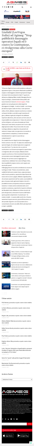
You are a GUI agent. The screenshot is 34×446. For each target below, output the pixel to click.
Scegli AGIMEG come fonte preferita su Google (17, 70)
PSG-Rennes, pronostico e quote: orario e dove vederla (17, 304)
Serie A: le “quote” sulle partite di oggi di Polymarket (16, 359)
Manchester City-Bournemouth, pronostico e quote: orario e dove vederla (16, 365)
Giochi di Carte (10, 28)
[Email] (25, 64)
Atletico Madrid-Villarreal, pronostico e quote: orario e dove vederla (16, 323)
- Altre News (21, 230)
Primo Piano (12, 30)
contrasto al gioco (21, 103)
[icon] (9, 439)
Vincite (7, 24)
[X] (10, 7)
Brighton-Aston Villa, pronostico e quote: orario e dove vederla (16, 343)
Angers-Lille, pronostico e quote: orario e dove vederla (16, 317)
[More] (29, 64)
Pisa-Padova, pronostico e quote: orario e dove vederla (17, 337)
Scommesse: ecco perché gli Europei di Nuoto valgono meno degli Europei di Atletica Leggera (20, 288)
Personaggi (11, 58)
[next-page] (6, 295)
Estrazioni (22, 24)
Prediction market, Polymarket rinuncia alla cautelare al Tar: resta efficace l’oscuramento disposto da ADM (21, 236)
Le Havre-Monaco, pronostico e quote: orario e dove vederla (16, 310)
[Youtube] (12, 7)
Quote (28, 24)
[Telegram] (8, 7)
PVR (12, 24)
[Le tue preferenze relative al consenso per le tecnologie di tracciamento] (31, 443)
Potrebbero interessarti (9, 230)
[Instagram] (4, 7)
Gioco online (3, 24)
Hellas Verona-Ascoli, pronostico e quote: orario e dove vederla (17, 330)
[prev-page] (3, 295)
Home (3, 28)
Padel (16, 24)
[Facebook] (2, 7)
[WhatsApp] (17, 64)
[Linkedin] (6, 7)
